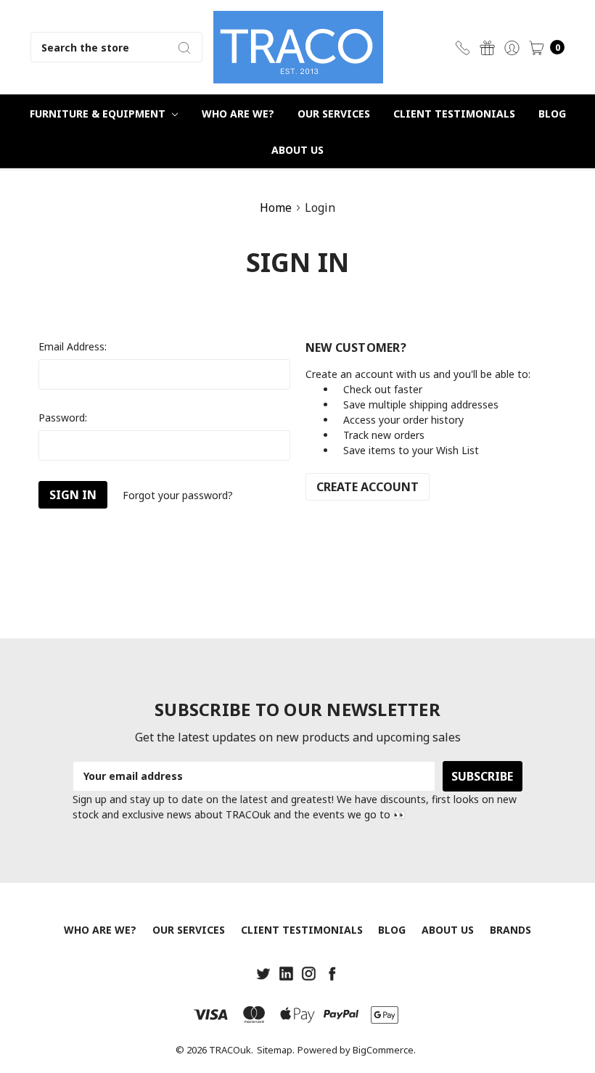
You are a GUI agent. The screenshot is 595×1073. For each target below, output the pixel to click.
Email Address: (72, 346)
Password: (62, 417)
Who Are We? (238, 113)
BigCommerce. (384, 1049)
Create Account (367, 487)
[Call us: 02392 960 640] (462, 47)
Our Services (334, 113)
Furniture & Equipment (99, 113)
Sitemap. (276, 1049)
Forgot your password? (178, 495)
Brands (510, 930)
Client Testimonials (454, 113)
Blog (552, 113)
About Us (297, 150)
